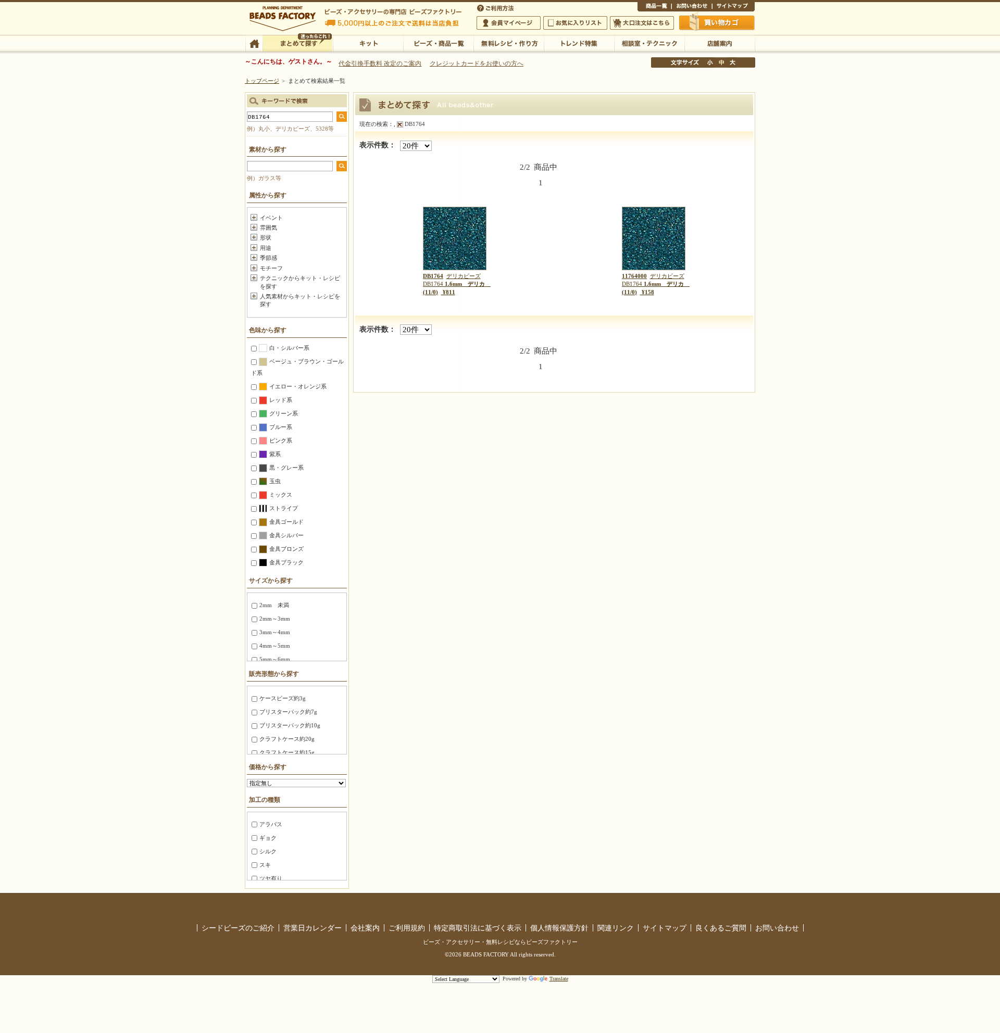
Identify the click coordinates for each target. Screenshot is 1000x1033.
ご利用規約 (407, 927)
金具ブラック (286, 562)
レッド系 (280, 400)
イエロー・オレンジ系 (298, 386)
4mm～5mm (274, 646)
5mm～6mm (274, 659)
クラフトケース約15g (287, 752)
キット (368, 42)
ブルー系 (280, 427)
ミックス (280, 495)
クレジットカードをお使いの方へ (476, 63)
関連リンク (615, 927)
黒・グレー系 (286, 467)
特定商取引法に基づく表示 (477, 927)
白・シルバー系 (289, 348)
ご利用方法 (496, 7)
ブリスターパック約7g (288, 712)
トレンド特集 (579, 42)
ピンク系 (280, 440)
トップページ (262, 81)
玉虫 (275, 481)
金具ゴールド (286, 522)
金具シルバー (286, 535)
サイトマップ (733, 7)
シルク (268, 851)
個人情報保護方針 (559, 927)
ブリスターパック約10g (289, 725)
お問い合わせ (691, 7)
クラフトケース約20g (287, 739)
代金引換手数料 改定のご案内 (380, 63)
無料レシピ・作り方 (508, 42)
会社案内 (365, 927)
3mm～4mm (274, 632)
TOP (254, 42)
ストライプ (283, 508)
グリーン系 (283, 413)
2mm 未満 (274, 605)
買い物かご (717, 22)
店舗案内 (719, 42)
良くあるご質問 (720, 927)
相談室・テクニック (649, 42)
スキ (265, 865)
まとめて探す (297, 42)
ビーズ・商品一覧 (438, 42)
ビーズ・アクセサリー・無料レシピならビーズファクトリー (500, 942)
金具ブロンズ (286, 549)
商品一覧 (654, 7)
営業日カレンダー (312, 927)
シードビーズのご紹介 (238, 927)
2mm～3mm (274, 618)
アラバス (270, 824)
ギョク (268, 838)
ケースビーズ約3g (282, 698)
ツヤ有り (270, 878)
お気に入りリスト (575, 23)
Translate (558, 978)
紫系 (275, 454)
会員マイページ (509, 23)
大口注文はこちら (642, 23)
